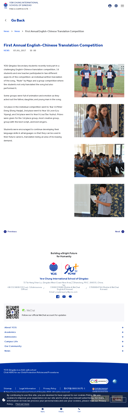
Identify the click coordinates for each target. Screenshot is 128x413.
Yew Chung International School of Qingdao (23, 3)
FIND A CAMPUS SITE (18, 9)
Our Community (13, 346)
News (7, 351)
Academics (10, 332)
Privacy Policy (49, 388)
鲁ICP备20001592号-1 (74, 388)
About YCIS (11, 327)
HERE (11, 372)
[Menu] (122, 5)
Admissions (11, 336)
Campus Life (11, 341)
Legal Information (27, 388)
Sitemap (8, 388)
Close (118, 399)
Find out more (22, 404)
